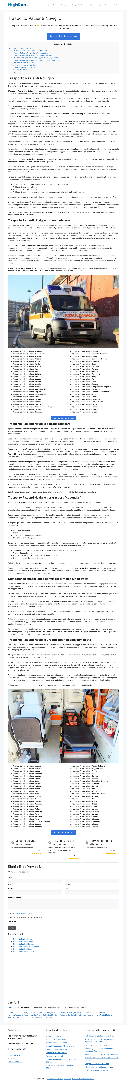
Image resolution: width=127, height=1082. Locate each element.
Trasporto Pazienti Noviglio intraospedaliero (29, 51)
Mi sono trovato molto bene (23, 63)
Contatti (114, 5)
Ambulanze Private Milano (56, 1039)
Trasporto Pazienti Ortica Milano (26, 947)
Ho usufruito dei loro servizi (23, 65)
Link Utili (16, 72)
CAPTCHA (12, 921)
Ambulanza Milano (53, 1036)
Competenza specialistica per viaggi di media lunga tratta (34, 58)
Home (47, 5)
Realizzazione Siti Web (55, 1079)
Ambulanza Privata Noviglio (19, 1013)
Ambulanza (13, 1007)
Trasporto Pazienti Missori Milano (98, 1070)
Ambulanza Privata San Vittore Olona (99, 1036)
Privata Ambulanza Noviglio (42, 1013)
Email (10, 888)
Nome (10, 884)
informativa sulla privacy (23, 913)
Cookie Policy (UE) (15, 1062)
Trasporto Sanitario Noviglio (71, 1015)
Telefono (69, 888)
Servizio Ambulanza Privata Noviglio (91, 1013)
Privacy (11, 1058)
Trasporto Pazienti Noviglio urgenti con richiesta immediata (35, 60)
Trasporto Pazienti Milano (23, 939)
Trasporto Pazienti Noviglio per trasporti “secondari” (32, 55)
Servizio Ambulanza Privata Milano (60, 1046)
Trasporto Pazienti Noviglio (20, 48)
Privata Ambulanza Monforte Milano (99, 1067)
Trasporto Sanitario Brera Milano (97, 1045)
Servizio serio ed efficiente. (23, 67)
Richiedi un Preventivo (63, 36)
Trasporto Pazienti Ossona (23, 949)
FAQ (106, 5)
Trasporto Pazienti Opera (23, 941)
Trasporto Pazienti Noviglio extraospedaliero (29, 53)
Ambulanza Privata (59, 5)
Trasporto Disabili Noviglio (25, 1015)
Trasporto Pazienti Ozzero (23, 952)
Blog (99, 5)
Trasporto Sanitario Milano (56, 1049)
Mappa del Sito (14, 1055)
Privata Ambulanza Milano (56, 1043)
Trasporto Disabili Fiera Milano (97, 1064)
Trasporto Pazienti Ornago (23, 944)
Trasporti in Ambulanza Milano (83, 5)
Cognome (68, 884)
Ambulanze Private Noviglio (65, 1013)
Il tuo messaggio (15, 897)
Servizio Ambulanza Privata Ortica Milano (101, 1054)
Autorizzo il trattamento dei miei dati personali (26, 917)
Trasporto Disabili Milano (56, 1056)
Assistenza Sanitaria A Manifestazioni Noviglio (33, 1018)
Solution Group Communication (83, 1079)
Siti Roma (67, 1079)
